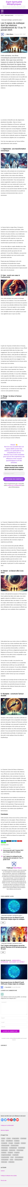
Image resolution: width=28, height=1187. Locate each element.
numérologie (22, 1147)
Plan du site (3, 1180)
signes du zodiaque (6, 1155)
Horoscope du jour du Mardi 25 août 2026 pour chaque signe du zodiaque (12, 918)
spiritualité (16, 1155)
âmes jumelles (19, 1159)
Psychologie (20, 1150)
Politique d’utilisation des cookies (9, 1175)
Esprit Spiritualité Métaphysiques (14, 3)
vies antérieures (19, 1157)
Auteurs (3, 1170)
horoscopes (5, 1147)
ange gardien (16, 1138)
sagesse (17, 1152)
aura (3, 1140)
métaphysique (13, 1147)
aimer (3, 1138)
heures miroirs (15, 1145)
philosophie (4, 1150)
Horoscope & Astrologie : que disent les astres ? (11, 915)
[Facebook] (3, 841)
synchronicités (5, 1157)
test (12, 1157)
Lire (3, 922)
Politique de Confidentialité (7, 1125)
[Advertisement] (14, 1062)
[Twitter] (5, 1119)
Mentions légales (5, 1130)
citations (17, 1140)
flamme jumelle (5, 1145)
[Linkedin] (14, 841)
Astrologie (5, 844)
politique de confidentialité (14, 485)
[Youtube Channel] (17, 1119)
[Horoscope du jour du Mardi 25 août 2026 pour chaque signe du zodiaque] (14, 906)
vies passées (5, 1159)
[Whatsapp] (3, 842)
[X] (8, 841)
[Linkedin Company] (14, 1119)
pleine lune (12, 1150)
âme (12, 1159)
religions (11, 1152)
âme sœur (4, 1162)
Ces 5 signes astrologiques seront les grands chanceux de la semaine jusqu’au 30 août (14, 947)
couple (11, 1143)
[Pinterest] (19, 841)
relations (4, 1152)
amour (9, 1138)
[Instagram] (8, 1119)
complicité (4, 1143)
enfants (23, 1143)
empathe (17, 1143)
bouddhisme (10, 1140)
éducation (12, 1162)
